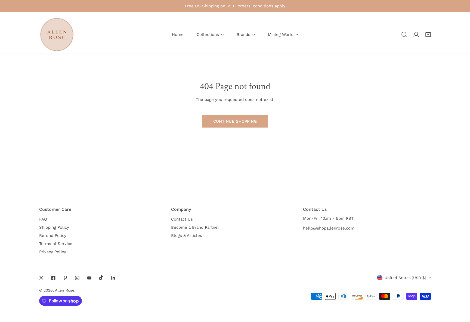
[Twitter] (41, 278)
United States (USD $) (405, 277)
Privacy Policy (52, 251)
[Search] (404, 35)
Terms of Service (55, 243)
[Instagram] (77, 278)
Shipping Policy (54, 227)
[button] (428, 35)
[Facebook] (53, 278)
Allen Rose (64, 290)
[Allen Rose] (57, 34)
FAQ (43, 219)
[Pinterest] (65, 278)
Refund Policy (52, 235)
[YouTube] (89, 278)
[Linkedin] (113, 278)
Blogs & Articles (186, 235)
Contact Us (182, 219)
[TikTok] (101, 277)
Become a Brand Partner (195, 227)
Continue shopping (235, 121)
